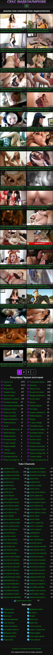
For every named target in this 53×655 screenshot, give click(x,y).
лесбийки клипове (37, 587)
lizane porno (34, 489)
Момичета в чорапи (11, 399)
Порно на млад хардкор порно (38, 453)
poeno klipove (9, 496)
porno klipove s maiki (38, 509)
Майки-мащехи (10, 436)
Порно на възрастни (38, 460)
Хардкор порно (10, 392)
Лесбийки (7, 385)
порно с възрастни (37, 630)
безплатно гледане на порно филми (38, 563)
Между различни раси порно (38, 396)
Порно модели (36, 406)
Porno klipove (35, 640)
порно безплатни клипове (38, 597)
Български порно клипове (12, 630)
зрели (6, 426)
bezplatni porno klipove (12, 472)
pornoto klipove (9, 533)
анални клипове (10, 553)
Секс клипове (9, 623)
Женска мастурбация (12, 406)
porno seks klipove (11, 529)
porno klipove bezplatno (12, 502)
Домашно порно (36, 609)
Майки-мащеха (36, 416)
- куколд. (7, 450)
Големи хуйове (36, 457)
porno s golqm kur (37, 523)
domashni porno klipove (38, 475)
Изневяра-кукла (10, 440)
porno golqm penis (11, 499)
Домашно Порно (10, 409)
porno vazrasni (35, 529)
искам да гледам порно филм (38, 584)
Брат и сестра (35, 436)
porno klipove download (38, 502)
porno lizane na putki (12, 519)
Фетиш (32, 402)
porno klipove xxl (10, 513)
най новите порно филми (38, 594)
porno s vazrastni (36, 526)
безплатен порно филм (38, 557)
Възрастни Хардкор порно (38, 429)
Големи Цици (35, 443)
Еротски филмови (11, 619)
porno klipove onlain (11, 509)
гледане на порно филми (38, 580)
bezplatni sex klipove (38, 472)
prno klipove (34, 536)
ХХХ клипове (9, 613)
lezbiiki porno (9, 485)
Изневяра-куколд (10, 402)
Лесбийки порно (36, 426)
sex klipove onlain (10, 543)
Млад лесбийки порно (12, 429)
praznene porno (10, 536)
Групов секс (8, 382)
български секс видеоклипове (12, 574)
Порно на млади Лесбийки (12, 460)
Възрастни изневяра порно (38, 450)
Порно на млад (10, 412)
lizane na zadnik (10, 489)
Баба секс (34, 619)
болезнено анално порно (38, 570)
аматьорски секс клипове (38, 550)
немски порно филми (12, 597)
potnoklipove (35, 533)
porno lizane (34, 516)
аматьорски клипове (38, 546)
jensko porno (9, 482)
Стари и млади (36, 423)
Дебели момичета (11, 419)
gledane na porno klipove (12, 479)
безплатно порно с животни (12, 570)
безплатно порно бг (12, 567)
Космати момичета (37, 412)
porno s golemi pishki (12, 523)
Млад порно (8, 389)
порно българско (10, 626)
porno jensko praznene (38, 499)
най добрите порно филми (12, 594)
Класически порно (37, 382)
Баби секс (7, 616)
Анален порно (35, 440)
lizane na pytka (35, 485)
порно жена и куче (24, 601)
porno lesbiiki (9, 516)
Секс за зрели (35, 626)
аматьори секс (9, 546)
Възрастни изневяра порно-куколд (38, 446)
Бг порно (33, 613)
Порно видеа (35, 633)
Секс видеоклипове (26, 2)
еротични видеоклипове (12, 584)
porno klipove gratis (11, 506)
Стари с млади (9, 443)
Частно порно (9, 396)
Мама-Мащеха (9, 433)
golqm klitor (34, 479)
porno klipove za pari (38, 513)
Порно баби (8, 640)
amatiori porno (9, 469)
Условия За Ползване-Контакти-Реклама (26, 648)
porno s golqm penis (11, 526)
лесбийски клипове (11, 590)
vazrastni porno (36, 543)
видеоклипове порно (12, 577)
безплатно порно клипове (38, 567)
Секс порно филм (37, 636)
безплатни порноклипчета (38, 560)
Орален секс (35, 389)
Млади (32, 419)
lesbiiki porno (35, 482)
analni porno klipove (38, 469)
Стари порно (9, 609)
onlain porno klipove (38, 492)
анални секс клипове (38, 553)
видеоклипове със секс (12, 580)
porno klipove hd (36, 506)
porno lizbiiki (35, 519)
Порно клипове (10, 636)
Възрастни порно (37, 392)
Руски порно (35, 399)
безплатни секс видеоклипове (12, 563)
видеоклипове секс (37, 577)
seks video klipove (11, 540)
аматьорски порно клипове (12, 550)
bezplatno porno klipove (12, 475)
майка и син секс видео (38, 590)
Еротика (33, 385)
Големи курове (9, 453)
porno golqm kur (36, 496)
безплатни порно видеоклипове (12, 560)
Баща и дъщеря (10, 416)
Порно (32, 616)
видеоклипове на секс (38, 574)
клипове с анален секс (12, 587)
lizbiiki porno (8, 492)
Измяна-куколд (10, 423)
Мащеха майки (9, 446)
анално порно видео (12, 557)
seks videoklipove (37, 540)
